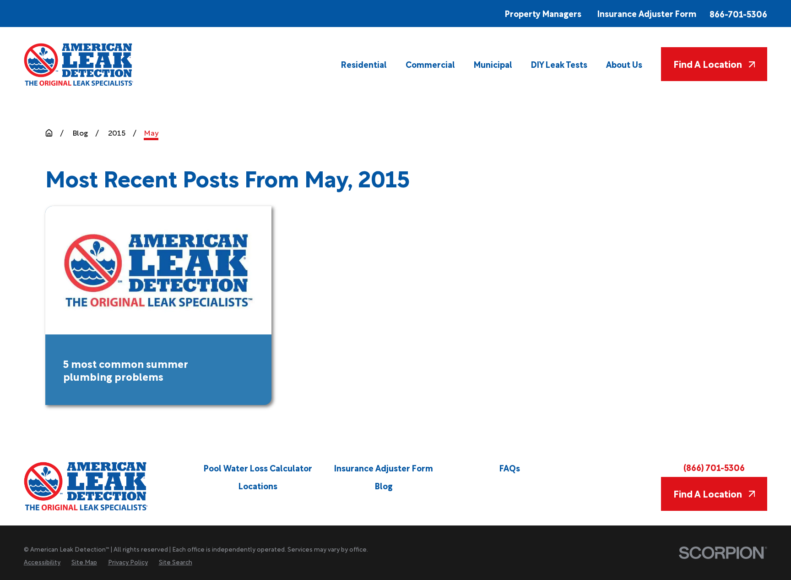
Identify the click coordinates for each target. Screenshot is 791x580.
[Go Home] (49, 133)
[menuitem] (364, 64)
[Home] (79, 64)
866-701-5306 (738, 13)
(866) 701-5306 (714, 467)
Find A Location (707, 64)
